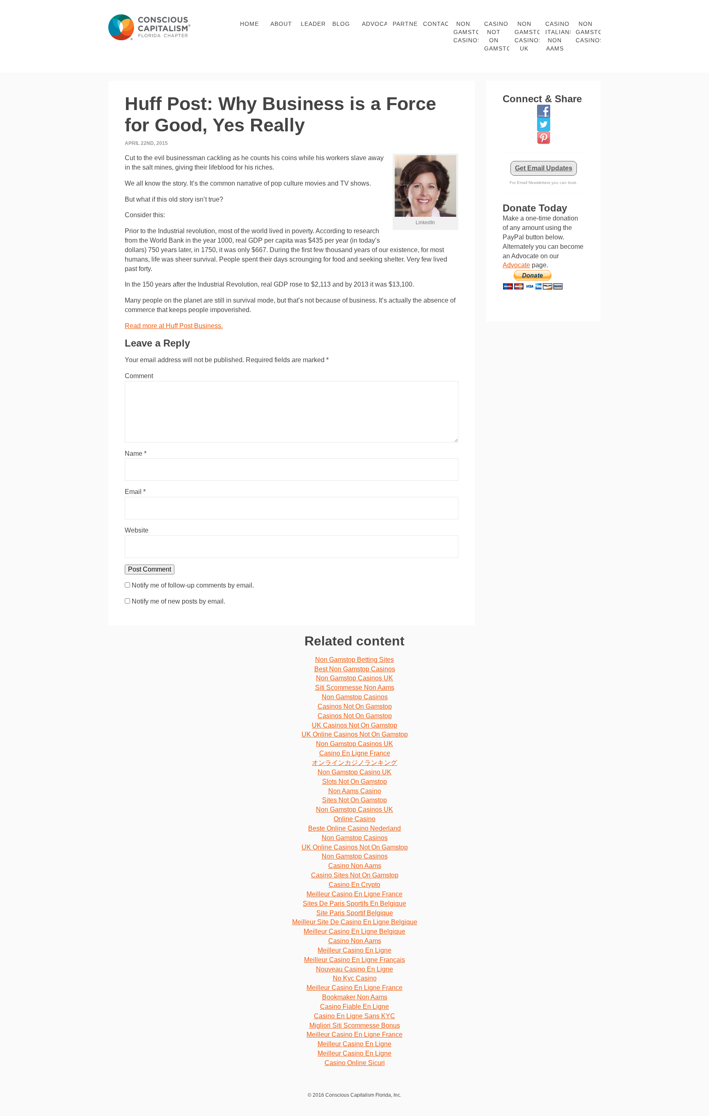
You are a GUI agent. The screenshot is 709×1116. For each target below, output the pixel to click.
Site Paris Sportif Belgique (354, 912)
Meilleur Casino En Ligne (354, 950)
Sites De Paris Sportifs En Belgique (354, 903)
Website (137, 530)
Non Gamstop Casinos (465, 32)
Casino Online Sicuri (355, 1062)
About (281, 24)
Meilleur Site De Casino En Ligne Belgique (354, 922)
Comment (139, 375)
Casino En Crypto (354, 884)
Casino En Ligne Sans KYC (354, 1016)
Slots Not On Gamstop (354, 781)
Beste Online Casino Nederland (354, 828)
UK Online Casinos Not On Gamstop (355, 734)
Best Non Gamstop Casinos (354, 669)
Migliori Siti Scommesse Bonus (354, 1025)
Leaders (313, 24)
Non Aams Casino (354, 791)
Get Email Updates (543, 168)
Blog (341, 24)
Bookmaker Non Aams (354, 997)
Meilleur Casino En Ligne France (354, 894)
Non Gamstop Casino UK (354, 772)
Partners (405, 24)
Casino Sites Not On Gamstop (354, 875)
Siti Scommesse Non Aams (354, 687)
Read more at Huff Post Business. (174, 325)
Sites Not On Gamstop (354, 800)
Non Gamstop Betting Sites (354, 659)
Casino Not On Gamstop (496, 36)
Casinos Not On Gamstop (355, 706)
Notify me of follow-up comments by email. (193, 585)
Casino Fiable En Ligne (354, 1006)
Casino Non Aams (354, 865)
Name (135, 453)
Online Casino (354, 818)
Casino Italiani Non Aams (557, 36)
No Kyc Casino (355, 978)
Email (135, 491)
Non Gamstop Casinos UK (527, 36)
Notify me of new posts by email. (178, 601)
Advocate (516, 265)
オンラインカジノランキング (354, 762)
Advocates (374, 24)
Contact (435, 24)
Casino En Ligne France (354, 753)
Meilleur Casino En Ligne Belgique (354, 931)
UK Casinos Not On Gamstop (354, 725)
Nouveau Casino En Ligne (354, 969)
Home (249, 24)
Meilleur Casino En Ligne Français (354, 959)
